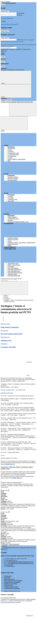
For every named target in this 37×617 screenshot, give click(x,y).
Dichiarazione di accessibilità (12, 582)
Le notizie (7, 298)
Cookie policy (8, 576)
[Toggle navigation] (14, 123)
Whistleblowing (8, 585)
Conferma (9, 100)
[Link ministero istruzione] (8, 3)
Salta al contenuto (5, 1)
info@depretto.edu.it (20, 562)
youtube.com (4, 512)
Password (19, 15)
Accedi (3, 4)
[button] (16, 362)
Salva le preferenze (14, 544)
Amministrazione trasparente (12, 588)
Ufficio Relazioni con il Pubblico (13, 580)
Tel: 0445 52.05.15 (12, 560)
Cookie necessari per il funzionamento (11, 482)
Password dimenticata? (7, 18)
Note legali (7, 577)
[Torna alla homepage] (18, 102)
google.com (4, 490)
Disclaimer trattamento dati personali (10, 602)
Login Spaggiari (9, 46)
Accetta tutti (27, 467)
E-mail (19, 39)
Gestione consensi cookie (11, 586)
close (2, 130)
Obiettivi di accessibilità (10, 583)
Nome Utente (20, 13)
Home (5, 295)
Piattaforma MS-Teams (7, 393)
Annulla (3, 100)
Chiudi (2, 57)
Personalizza (4, 467)
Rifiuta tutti (15, 467)
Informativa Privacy (9, 579)
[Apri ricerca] (22, 109)
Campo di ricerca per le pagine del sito (11, 278)
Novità (6, 297)
